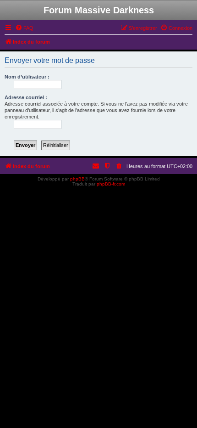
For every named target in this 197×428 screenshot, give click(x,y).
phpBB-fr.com (111, 183)
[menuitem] (24, 28)
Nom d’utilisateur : (27, 76)
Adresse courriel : (26, 97)
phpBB (77, 178)
